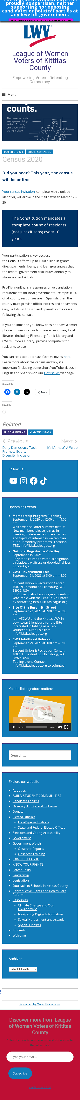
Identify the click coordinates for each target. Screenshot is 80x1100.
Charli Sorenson (39, 152)
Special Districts (29, 925)
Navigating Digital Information (40, 914)
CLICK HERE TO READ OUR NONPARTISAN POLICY (40, 21)
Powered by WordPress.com (39, 1004)
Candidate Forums (26, 801)
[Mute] (60, 727)
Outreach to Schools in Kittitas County (40, 886)
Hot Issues (52, 373)
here (67, 357)
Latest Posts (22, 870)
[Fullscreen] (66, 727)
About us (19, 790)
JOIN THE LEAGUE (26, 859)
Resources (20, 900)
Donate (18, 811)
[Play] (14, 727)
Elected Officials (24, 817)
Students (19, 930)
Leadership (21, 875)
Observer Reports (31, 849)
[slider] (37, 727)
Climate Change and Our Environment (36, 907)
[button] (40, 713)
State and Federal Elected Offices (41, 827)
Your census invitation (18, 191)
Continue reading (40, 1087)
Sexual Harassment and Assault (41, 919)
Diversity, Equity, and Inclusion (35, 806)
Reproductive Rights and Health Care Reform (39, 893)
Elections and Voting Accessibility (36, 833)
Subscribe (20, 1073)
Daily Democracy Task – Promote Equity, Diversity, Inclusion (20, 448)
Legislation (21, 880)
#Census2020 (42, 432)
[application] (40, 713)
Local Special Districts (33, 822)
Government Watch (27, 843)
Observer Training (31, 854)
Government (16, 432)
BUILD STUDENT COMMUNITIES (37, 796)
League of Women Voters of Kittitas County (40, 61)
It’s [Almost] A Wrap (62, 444)
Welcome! (19, 935)
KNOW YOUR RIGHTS (28, 864)
